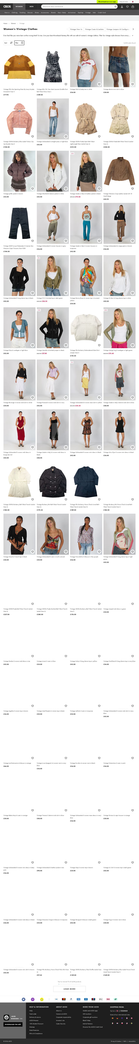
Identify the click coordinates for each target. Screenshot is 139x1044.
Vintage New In (76, 29)
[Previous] (67, 29)
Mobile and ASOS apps (90, 1011)
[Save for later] (32, 84)
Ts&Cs (125, 1041)
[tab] (7, 12)
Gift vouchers (87, 1014)
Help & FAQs (124, 2)
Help (30, 1011)
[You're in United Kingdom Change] (132, 1)
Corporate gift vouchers (90, 1017)
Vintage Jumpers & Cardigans (118, 29)
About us (59, 1011)
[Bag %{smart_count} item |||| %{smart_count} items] (133, 6)
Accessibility (132, 1041)
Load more (69, 989)
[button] (112, 1018)
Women (13, 23)
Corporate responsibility (63, 1017)
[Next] (133, 29)
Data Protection (34, 1030)
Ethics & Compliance (35, 1033)
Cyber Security (60, 1024)
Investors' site (60, 1020)
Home (5, 23)
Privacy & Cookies (116, 1041)
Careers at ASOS (61, 1014)
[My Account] (122, 6)
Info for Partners (88, 1024)
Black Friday (86, 1020)
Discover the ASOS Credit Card (93, 1027)
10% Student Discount (36, 1024)
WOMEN (19, 6)
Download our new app (107, 2)
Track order (32, 1014)
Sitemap (32, 1027)
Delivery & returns (35, 1017)
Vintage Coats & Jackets (94, 29)
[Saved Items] (127, 6)
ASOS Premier (33, 1020)
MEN (32, 6)
